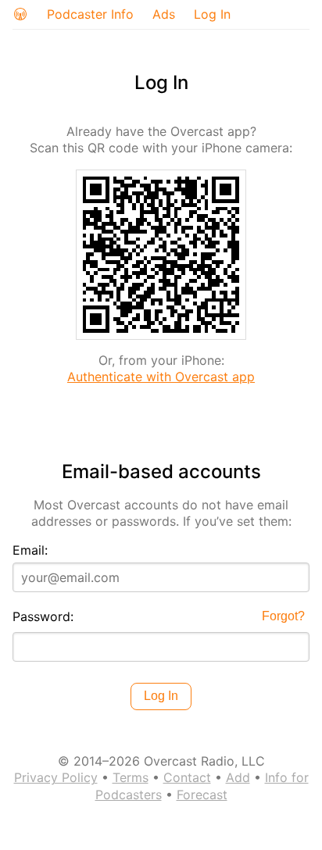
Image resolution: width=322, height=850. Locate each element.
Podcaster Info (90, 14)
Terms (130, 777)
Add (238, 777)
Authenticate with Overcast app (161, 376)
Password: (43, 616)
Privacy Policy (56, 777)
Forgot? (283, 616)
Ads (163, 14)
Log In (212, 14)
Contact (187, 777)
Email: (30, 550)
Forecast (202, 794)
